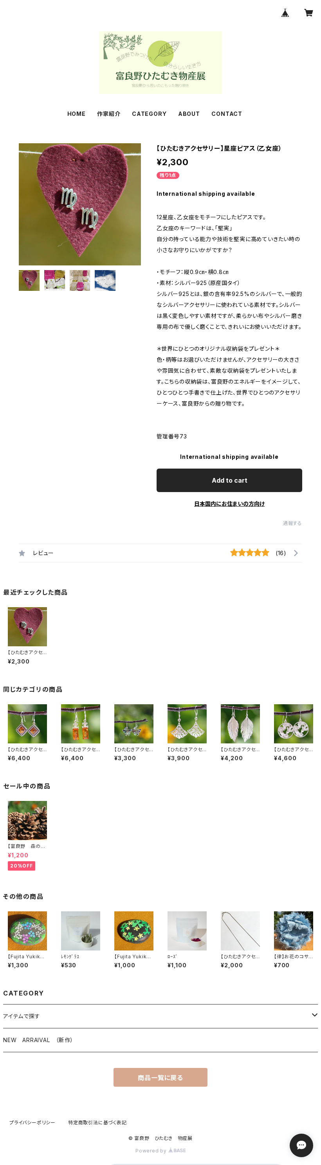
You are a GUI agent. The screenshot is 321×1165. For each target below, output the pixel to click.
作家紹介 (108, 113)
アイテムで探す (21, 1016)
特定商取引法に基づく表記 (97, 1122)
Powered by (151, 1151)
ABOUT (189, 113)
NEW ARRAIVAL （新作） (38, 1040)
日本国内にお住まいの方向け (229, 503)
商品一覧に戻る (160, 1078)
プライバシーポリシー (32, 1122)
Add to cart (229, 480)
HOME (76, 113)
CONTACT (226, 113)
